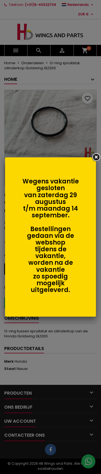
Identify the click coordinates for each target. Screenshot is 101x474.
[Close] (96, 157)
